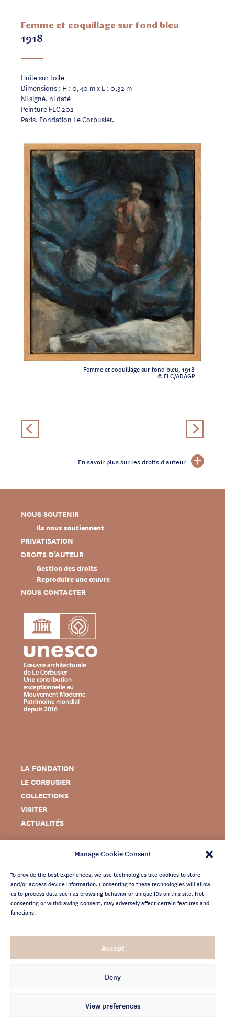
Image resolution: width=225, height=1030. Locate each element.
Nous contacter (53, 592)
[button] (209, 853)
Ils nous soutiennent (70, 527)
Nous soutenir (50, 513)
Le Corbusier (46, 781)
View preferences (112, 1005)
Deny (113, 976)
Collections (45, 795)
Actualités (42, 822)
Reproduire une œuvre (73, 578)
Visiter (34, 809)
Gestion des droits (67, 567)
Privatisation (47, 540)
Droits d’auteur (52, 554)
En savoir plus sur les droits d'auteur (132, 462)
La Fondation (47, 768)
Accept (113, 947)
